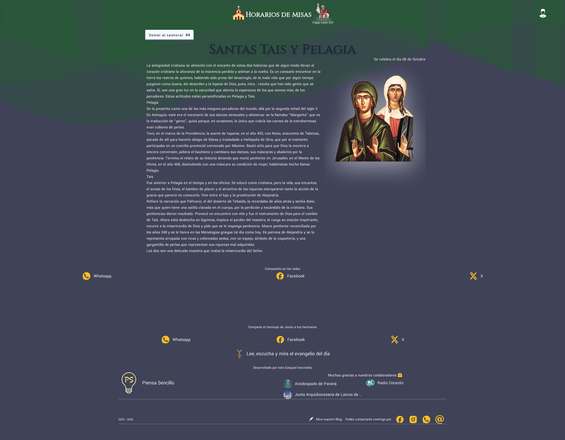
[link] (96, 276)
